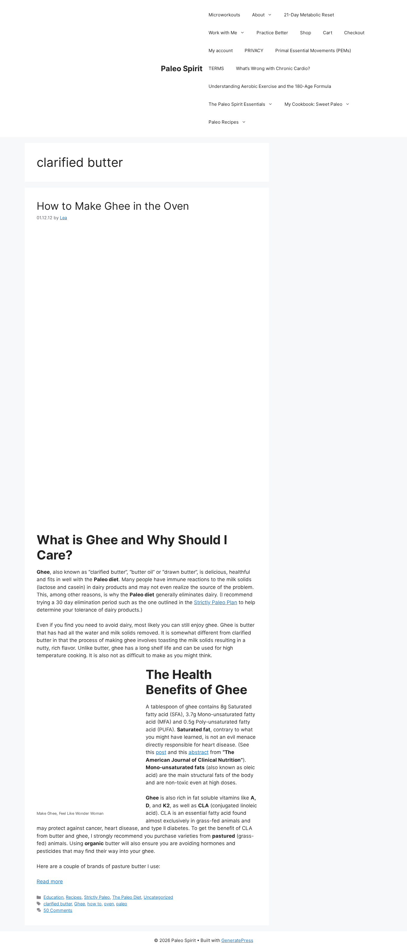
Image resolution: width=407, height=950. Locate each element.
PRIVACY (254, 50)
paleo (121, 903)
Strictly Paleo (97, 897)
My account (221, 50)
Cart (327, 32)
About (258, 15)
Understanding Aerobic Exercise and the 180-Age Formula (270, 86)
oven (109, 903)
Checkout (354, 32)
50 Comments (58, 910)
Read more (50, 881)
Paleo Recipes (224, 122)
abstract (199, 752)
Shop (305, 32)
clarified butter (58, 903)
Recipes (74, 897)
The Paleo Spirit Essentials (237, 104)
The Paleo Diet (126, 897)
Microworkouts (224, 15)
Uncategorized (158, 897)
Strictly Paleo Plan (215, 602)
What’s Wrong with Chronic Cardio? (273, 68)
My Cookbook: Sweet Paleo (313, 104)
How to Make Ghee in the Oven (113, 206)
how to (94, 903)
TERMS (216, 68)
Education (53, 897)
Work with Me (223, 32)
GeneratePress (237, 940)
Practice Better (272, 32)
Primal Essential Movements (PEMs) (313, 50)
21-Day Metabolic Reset (309, 15)
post (161, 752)
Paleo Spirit (182, 68)
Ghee (79, 903)
